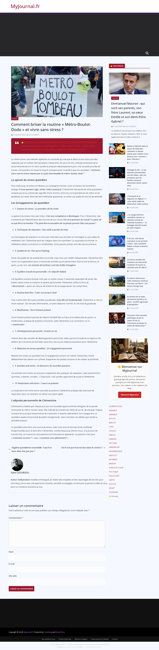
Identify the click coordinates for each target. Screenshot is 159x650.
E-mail (11, 563)
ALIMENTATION (115, 406)
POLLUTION (114, 476)
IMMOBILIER (114, 447)
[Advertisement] (79, 31)
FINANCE (112, 439)
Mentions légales (81, 639)
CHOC (111, 427)
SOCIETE (14, 118)
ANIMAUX (113, 410)
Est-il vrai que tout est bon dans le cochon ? (81, 447)
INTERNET (113, 459)
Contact (115, 639)
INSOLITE (113, 455)
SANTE (112, 480)
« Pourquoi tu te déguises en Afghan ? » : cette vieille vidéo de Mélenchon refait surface (137, 200)
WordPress (60, 632)
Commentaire (16, 518)
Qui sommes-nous (48, 639)
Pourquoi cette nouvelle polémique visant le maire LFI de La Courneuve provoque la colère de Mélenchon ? (137, 320)
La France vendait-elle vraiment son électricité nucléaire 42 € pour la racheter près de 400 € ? (137, 263)
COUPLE (112, 431)
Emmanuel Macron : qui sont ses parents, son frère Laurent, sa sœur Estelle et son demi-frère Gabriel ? (128, 112)
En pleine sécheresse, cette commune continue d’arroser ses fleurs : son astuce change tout (137, 282)
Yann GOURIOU (34, 135)
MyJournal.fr (25, 6)
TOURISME (113, 492)
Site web (13, 576)
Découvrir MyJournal (130, 395)
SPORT (112, 488)
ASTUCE (112, 418)
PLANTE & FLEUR (116, 467)
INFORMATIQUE (115, 451)
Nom (11, 551)
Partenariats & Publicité (100, 639)
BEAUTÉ (112, 422)
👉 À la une (113, 496)
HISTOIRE (115, 98)
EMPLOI (112, 435)
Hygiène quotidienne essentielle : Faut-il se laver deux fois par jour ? (32, 449)
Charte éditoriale (65, 639)
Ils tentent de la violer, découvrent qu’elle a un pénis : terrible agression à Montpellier (137, 300)
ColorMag (48, 632)
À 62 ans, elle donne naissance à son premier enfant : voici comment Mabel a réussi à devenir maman (137, 243)
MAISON (112, 463)
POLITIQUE (113, 472)
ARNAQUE (113, 414)
